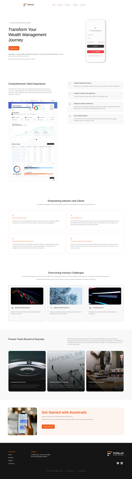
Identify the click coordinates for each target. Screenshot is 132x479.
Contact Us (83, 5)
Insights (75, 5)
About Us (60, 5)
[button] (68, 5)
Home (53, 5)
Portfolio (67, 5)
